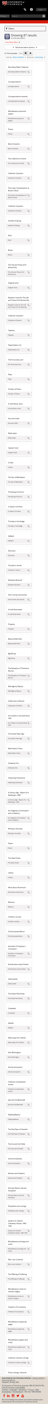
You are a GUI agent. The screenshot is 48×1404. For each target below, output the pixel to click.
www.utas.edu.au (8, 1380)
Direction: (30, 57)
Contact (5, 1390)
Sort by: (9, 57)
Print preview (12, 53)
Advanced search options (25, 47)
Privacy (31, 1390)
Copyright (13, 1390)
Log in (40, 9)
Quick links (31, 9)
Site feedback (18, 1392)
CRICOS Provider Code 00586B (13, 1387)
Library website (38, 1378)
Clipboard (25, 9)
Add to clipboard (28, 72)
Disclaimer (23, 1390)
